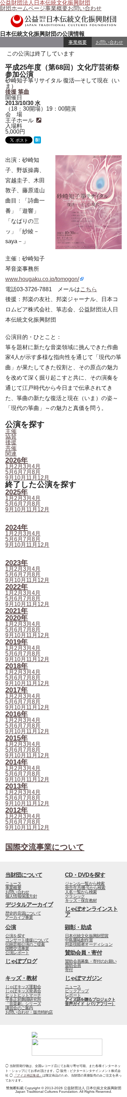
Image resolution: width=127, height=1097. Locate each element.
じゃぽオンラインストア (91, 911)
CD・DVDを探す (85, 875)
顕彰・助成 (78, 927)
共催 (11, 448)
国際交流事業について (44, 847)
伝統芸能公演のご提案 (25, 944)
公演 (10, 927)
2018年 (16, 666)
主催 (11, 431)
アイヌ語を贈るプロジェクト (90, 999)
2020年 (16, 618)
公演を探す (15, 935)
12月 (43, 478)
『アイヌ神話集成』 (28, 1075)
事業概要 (56, 8)
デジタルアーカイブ (29, 905)
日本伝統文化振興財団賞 (86, 935)
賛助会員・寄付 (83, 953)
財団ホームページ (22, 8)
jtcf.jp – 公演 (63, 21)
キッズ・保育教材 (81, 900)
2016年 (16, 714)
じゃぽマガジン (83, 978)
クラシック (75, 896)
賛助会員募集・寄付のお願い (90, 961)
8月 (36, 472)
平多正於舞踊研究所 (23, 999)
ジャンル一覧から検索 (84, 883)
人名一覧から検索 (81, 892)
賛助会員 (73, 965)
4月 (36, 466)
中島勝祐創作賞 (79, 940)
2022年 (16, 587)
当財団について (23, 875)
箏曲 (23, 92)
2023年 (16, 563)
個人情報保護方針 (21, 896)
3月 (27, 466)
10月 (20, 478)
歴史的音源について (23, 913)
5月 (9, 472)
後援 (11, 92)
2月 (18, 466)
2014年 (16, 762)
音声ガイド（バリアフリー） (90, 1003)
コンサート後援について (27, 940)
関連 (11, 454)
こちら (88, 289)
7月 (27, 472)
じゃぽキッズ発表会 (23, 991)
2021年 (16, 611)
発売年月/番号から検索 (85, 887)
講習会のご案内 (19, 1007)
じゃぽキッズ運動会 (23, 986)
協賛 (11, 437)
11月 (31, 478)
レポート (73, 995)
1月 (9, 466)
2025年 (16, 492)
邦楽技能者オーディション (89, 944)
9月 (9, 478)
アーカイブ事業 (19, 917)
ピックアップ (77, 991)
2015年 (16, 738)
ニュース (13, 883)
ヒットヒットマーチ (23, 995)
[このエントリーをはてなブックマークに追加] (37, 142)
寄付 (69, 969)
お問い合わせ (85, 8)
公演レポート (17, 952)
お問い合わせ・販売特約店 (29, 1012)
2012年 (16, 810)
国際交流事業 (17, 948)
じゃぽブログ (21, 961)
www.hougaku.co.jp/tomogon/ (42, 279)
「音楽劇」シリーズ (23, 1003)
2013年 (16, 786)
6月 (18, 472)
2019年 (16, 642)
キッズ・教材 (21, 978)
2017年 (16, 690)
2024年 (16, 527)
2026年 (16, 460)
